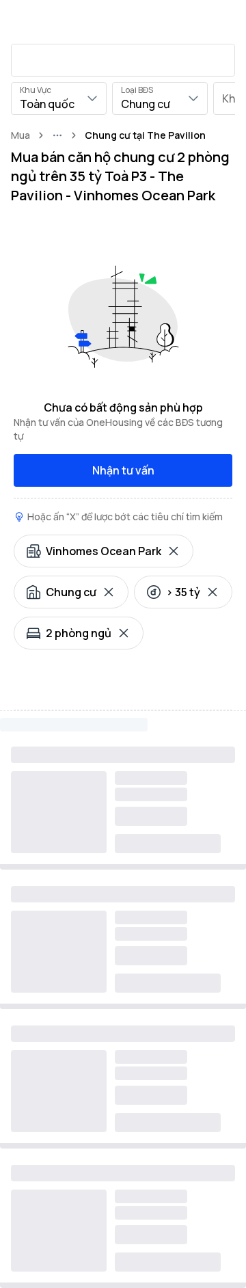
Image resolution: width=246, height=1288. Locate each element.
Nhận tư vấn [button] (123, 470)
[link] (145, 135)
